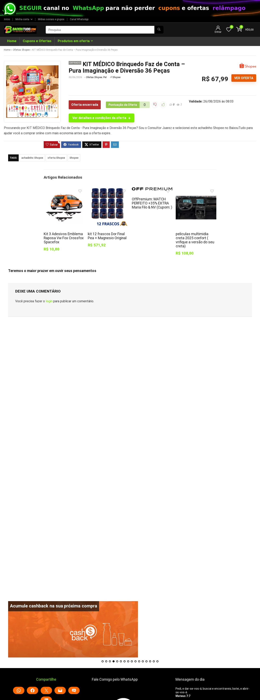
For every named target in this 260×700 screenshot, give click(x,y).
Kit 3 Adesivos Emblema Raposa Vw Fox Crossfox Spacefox (64, 238)
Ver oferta (243, 78)
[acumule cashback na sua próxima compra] (73, 629)
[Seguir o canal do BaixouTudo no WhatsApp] (130, 8)
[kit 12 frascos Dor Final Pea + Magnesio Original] (108, 190)
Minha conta (22, 19)
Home (11, 41)
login (49, 301)
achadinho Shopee (32, 157)
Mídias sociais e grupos (51, 19)
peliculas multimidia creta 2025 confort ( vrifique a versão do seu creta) (195, 240)
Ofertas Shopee (21, 49)
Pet (105, 77)
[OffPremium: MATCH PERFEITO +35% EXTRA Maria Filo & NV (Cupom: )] (152, 190)
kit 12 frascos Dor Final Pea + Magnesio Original (107, 236)
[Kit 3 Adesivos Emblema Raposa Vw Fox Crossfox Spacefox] (64, 190)
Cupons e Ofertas (37, 41)
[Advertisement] (130, 572)
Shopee (116, 77)
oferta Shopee (56, 157)
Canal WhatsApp (79, 19)
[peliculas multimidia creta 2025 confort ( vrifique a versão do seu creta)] (196, 190)
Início (7, 19)
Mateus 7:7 (183, 696)
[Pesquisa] (159, 30)
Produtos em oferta (74, 41)
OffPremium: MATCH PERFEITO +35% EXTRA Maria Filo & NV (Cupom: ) (152, 203)
